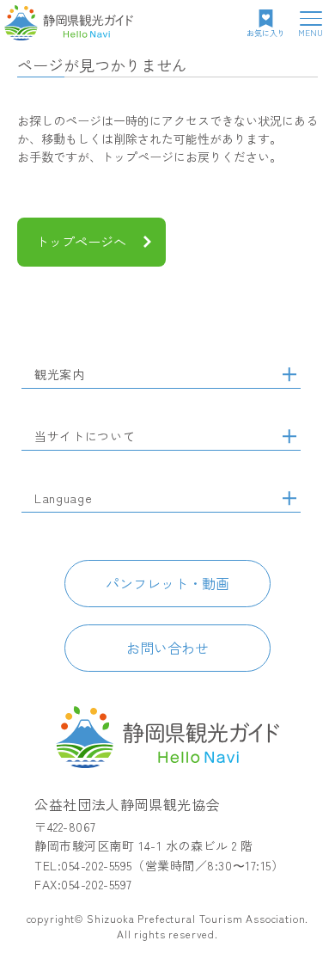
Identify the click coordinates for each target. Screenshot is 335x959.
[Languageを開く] (289, 498)
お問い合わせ (167, 647)
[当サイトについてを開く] (289, 436)
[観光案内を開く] (289, 374)
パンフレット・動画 (167, 583)
